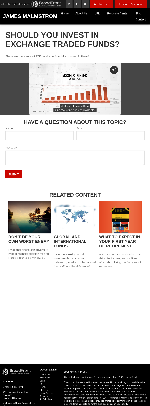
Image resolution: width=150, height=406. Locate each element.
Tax (41, 384)
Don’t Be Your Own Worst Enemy (28, 239)
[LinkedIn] (77, 4)
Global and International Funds (70, 241)
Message (11, 147)
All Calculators (46, 399)
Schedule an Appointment (131, 4)
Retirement (45, 374)
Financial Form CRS (77, 372)
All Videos (45, 396)
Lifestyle (44, 390)
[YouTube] (85, 4)
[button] (65, 13)
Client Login (103, 4)
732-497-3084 (16, 387)
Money (43, 387)
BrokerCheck (131, 377)
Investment (45, 378)
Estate (42, 381)
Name (9, 128)
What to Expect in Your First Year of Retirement (119, 241)
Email (79, 128)
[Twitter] (69, 4)
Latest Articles (46, 393)
